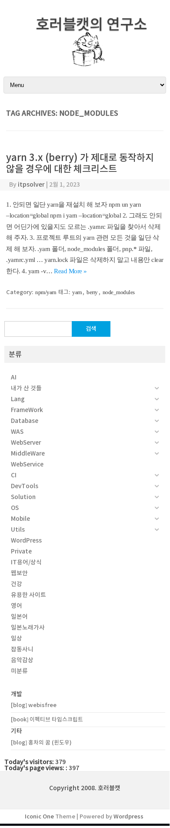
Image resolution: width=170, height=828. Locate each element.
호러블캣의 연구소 (91, 24)
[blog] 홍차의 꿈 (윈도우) (41, 742)
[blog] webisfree (34, 705)
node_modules (119, 292)
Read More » (70, 271)
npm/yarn (45, 292)
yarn (77, 292)
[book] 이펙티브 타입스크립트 (47, 719)
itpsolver (31, 184)
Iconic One (39, 816)
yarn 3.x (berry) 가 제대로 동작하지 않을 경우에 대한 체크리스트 (80, 163)
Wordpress (128, 816)
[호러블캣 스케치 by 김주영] (85, 61)
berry (92, 292)
